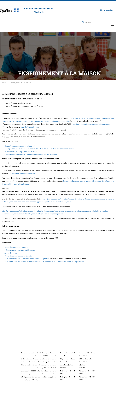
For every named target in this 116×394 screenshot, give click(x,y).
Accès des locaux (11, 253)
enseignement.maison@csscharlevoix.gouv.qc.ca (91, 124)
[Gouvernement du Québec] (9, 10)
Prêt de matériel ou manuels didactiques (20, 250)
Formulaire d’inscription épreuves (22, 174)
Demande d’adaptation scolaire (16, 247)
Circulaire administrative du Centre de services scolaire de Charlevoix (31, 155)
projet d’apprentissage (29, 127)
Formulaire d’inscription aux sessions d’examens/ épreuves (27, 259)
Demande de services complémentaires (19, 256)
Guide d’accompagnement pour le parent (20, 146)
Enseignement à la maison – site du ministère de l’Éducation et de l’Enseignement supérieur (39, 149)
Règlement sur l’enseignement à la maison (21, 152)
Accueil (4, 83)
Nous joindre (106, 10)
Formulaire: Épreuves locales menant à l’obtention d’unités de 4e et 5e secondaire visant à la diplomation (44, 262)
